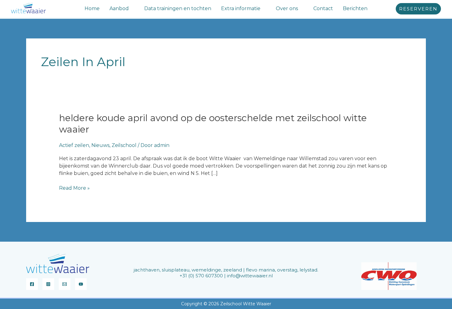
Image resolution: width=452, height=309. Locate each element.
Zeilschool (124, 145)
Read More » (74, 188)
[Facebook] (32, 284)
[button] (131, 8)
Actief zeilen (74, 145)
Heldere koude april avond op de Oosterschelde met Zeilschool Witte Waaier (213, 123)
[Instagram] (48, 284)
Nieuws (100, 145)
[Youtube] (81, 284)
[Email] (64, 284)
